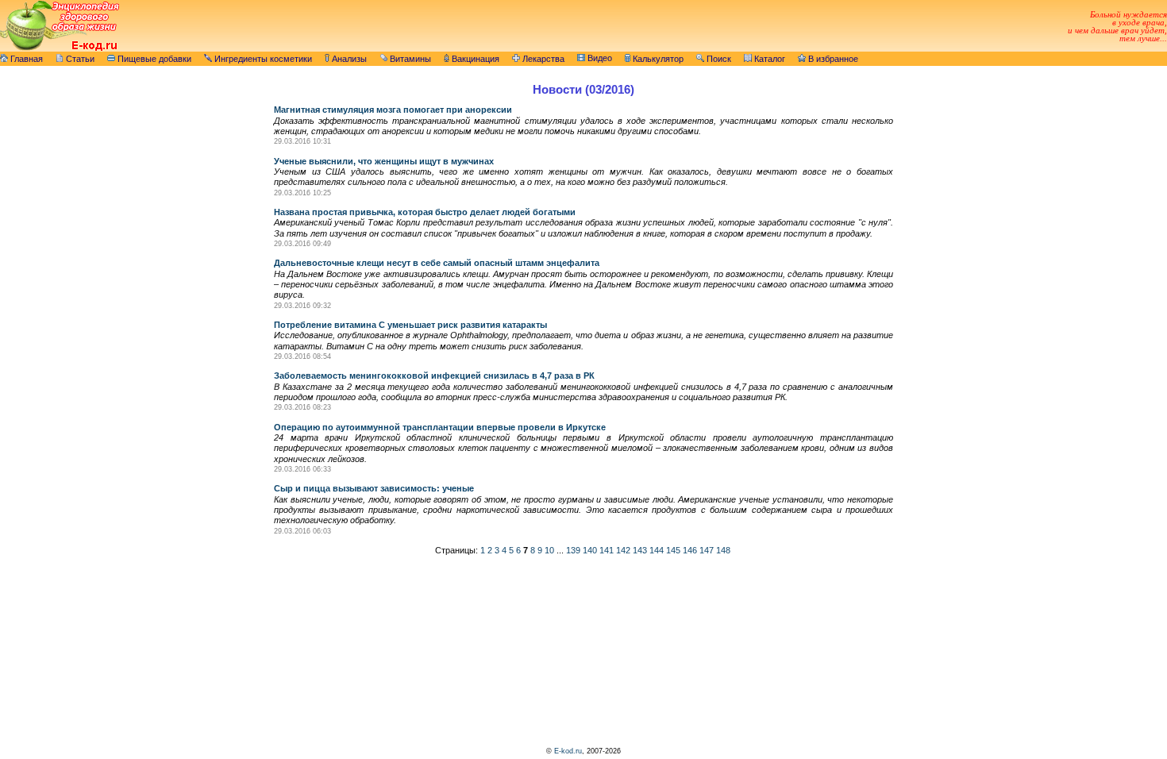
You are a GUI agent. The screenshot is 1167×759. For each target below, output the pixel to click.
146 (690, 550)
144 (656, 550)
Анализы (348, 59)
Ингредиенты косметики (262, 59)
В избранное (832, 59)
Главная (25, 59)
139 (573, 550)
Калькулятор (657, 59)
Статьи (79, 59)
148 (723, 550)
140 (590, 550)
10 (549, 550)
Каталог (768, 59)
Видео (598, 58)
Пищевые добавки (153, 59)
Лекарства (542, 59)
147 (706, 550)
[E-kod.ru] (59, 48)
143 (640, 550)
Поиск (717, 59)
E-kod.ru (568, 751)
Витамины (409, 59)
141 (606, 550)
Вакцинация (474, 59)
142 (623, 550)
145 (673, 550)
